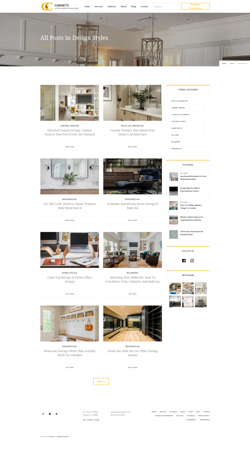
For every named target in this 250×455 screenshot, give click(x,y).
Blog (133, 6)
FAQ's (191, 412)
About (124, 6)
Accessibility (191, 420)
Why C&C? (180, 415)
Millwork (132, 272)
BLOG (198, 412)
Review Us (191, 415)
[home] (60, 6)
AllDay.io (51, 436)
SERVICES (163, 412)
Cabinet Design (69, 125)
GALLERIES (173, 412)
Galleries (111, 6)
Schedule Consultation (195, 6)
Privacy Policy (204, 415)
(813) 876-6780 (118, 415)
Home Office (69, 272)
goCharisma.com (63, 436)
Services (99, 6)
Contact (144, 6)
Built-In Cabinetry (132, 125)
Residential (69, 199)
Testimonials (205, 420)
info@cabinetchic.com (121, 412)
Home (87, 6)
